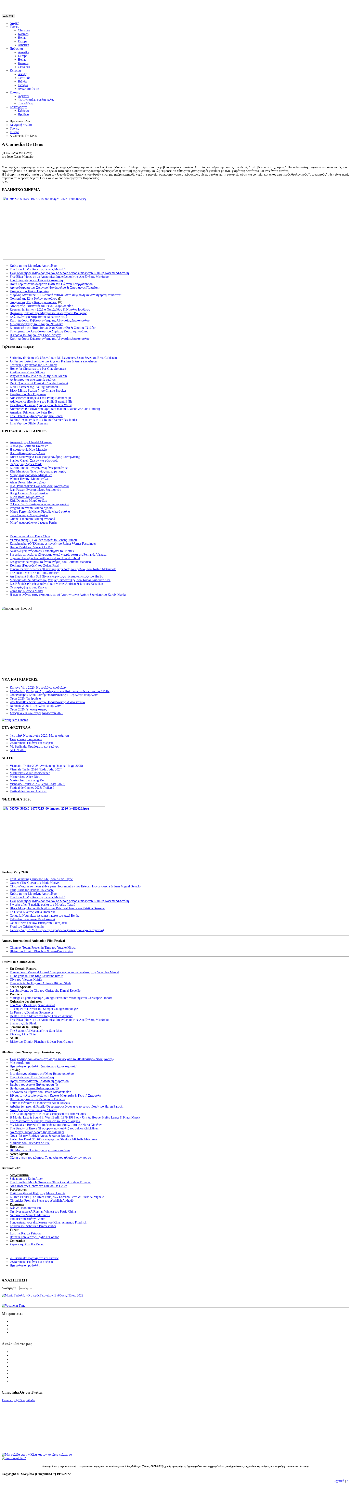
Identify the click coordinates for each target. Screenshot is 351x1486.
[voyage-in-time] (13, 1305)
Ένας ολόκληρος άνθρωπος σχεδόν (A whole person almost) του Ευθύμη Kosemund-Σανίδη (69, 273)
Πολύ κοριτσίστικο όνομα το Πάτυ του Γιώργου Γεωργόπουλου (51, 284)
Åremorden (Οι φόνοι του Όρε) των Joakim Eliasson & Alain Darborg (55, 408)
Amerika (23, 45)
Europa (22, 41)
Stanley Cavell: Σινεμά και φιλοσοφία (34, 460)
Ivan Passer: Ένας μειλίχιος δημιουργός (35, 489)
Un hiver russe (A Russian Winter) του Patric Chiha (43, 1211)
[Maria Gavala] (42, 1295)
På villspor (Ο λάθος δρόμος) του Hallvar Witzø (41, 405)
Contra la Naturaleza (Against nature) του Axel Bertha (44, 915)
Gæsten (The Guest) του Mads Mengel (35, 882)
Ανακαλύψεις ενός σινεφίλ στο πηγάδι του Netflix (42, 551)
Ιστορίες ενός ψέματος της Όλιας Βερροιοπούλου (42, 1073)
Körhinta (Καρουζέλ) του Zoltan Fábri (34, 565)
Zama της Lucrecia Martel (26, 591)
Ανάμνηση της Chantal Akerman (31, 442)
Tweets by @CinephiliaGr (18, 1400)
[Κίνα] (37, 1454)
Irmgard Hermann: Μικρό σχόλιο (31, 508)
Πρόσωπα (16, 48)
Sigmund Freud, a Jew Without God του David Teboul (45, 558)
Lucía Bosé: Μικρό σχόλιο (27, 497)
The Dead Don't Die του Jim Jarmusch (34, 572)
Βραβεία (23, 114)
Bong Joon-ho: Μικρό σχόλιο (29, 493)
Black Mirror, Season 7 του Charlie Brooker (38, 390)
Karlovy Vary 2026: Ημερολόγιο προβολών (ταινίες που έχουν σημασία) (57, 930)
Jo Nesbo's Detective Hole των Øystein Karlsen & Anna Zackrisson (53, 361)
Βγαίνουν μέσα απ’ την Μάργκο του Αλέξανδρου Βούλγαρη (48, 313)
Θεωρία (23, 85)
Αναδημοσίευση (28, 88)
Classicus (24, 30)
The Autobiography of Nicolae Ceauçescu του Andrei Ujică (48, 1113)
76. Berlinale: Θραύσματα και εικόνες (34, 1258)
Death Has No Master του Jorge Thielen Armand (41, 1016)
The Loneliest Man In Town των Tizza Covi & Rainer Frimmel (50, 1182)
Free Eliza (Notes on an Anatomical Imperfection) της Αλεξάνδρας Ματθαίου (59, 276)
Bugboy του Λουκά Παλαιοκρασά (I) (34, 1084)
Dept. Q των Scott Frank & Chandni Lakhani (39, 383)
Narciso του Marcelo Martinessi (30, 1215)
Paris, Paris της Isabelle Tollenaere (32, 890)
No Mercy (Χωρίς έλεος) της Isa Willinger (37, 1132)
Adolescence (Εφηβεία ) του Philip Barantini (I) (40, 398)
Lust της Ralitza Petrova (25, 1233)
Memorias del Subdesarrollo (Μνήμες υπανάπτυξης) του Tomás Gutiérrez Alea (60, 580)
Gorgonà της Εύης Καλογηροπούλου (33, 298)
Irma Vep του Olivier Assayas (29, 423)
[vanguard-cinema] (15, 720)
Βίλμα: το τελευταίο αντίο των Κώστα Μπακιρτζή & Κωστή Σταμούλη (55, 1095)
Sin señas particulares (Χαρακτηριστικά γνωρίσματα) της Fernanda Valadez (58, 554)
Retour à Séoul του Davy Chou (30, 536)
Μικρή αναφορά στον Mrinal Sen (31, 475)
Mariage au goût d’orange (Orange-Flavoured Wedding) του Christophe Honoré (61, 998)
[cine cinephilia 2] (14, 1458)
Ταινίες (14, 26)
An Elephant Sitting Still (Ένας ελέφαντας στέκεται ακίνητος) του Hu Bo (56, 576)
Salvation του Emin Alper (26, 1178)
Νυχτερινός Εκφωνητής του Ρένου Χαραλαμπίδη (41, 305)
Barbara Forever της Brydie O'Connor (34, 1237)
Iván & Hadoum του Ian (25, 1208)
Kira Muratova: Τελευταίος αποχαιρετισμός (38, 471)
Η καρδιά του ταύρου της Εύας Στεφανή (35, 335)
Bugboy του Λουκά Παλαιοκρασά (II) (34, 1088)
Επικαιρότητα (18, 107)
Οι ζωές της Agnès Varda (26, 464)
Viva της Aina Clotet (23, 1034)
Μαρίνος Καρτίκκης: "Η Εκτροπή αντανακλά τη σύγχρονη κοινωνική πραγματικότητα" (66, 295)
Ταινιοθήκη (25, 103)
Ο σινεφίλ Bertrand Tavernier (29, 446)
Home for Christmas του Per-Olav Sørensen (38, 368)
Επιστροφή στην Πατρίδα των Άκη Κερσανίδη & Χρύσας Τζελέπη (53, 327)
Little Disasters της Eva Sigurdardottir (34, 387)
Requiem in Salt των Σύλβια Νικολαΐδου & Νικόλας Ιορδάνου (50, 309)
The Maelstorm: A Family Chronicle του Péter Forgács (45, 1121)
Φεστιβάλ (24, 77)
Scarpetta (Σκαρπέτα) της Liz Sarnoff (33, 365)
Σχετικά (339, 1481)
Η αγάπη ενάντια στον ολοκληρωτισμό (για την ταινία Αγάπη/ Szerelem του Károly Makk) (68, 594)
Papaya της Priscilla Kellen (27, 1244)
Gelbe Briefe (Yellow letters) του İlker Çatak (38, 923)
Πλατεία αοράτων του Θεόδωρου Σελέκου (37, 1099)
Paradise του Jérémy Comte (27, 1218)
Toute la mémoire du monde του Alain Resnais (40, 1103)
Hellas (22, 37)
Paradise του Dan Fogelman (28, 394)
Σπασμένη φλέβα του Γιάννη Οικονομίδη (36, 280)
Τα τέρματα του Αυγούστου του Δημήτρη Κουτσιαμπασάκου (49, 331)
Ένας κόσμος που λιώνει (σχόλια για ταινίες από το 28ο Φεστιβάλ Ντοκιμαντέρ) (62, 1059)
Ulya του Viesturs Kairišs (26, 979)
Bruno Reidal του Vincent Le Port (31, 547)
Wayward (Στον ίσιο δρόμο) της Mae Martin (38, 376)
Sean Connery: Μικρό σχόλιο (29, 515)
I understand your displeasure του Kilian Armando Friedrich (48, 1222)
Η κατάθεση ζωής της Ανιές (27, 453)
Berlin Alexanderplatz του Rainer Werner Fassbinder (43, 419)
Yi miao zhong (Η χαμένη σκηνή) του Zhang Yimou (43, 540)
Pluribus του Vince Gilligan (27, 372)
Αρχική (14, 23)
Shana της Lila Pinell (23, 1023)
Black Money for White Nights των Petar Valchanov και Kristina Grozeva (57, 908)
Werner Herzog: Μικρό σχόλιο (29, 478)
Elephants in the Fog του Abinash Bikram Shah (40, 983)
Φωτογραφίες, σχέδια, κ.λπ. (36, 99)
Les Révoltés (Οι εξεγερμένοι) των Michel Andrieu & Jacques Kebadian (56, 583)
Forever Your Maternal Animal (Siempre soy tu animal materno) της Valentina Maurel (64, 972)
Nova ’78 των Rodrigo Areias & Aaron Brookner (41, 1135)
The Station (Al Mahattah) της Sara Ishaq (36, 1030)
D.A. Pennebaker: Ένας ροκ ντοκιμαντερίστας (39, 486)
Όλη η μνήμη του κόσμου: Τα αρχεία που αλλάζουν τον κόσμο (51, 1157)
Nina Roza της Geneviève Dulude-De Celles (38, 1186)
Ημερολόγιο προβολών (25, 1265)
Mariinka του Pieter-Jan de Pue (30, 1143)
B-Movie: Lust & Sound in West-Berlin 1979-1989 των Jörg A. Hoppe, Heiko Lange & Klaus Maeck (75, 1117)
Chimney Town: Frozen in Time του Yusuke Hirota (43, 947)
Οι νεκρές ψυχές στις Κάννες (28, 587)
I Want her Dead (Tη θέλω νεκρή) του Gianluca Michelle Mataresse (53, 1139)
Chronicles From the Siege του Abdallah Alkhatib (42, 1200)
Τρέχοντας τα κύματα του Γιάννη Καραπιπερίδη (40, 1092)
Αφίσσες (23, 96)
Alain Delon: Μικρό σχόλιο (28, 482)
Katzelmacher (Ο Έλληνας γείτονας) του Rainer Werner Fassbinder (53, 543)
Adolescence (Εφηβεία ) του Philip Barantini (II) (41, 401)
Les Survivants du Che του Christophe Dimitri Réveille (45, 990)
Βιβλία (22, 81)
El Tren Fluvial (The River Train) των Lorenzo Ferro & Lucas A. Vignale (57, 1197)
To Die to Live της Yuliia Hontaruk (32, 912)
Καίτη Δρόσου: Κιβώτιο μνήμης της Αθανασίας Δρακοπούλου (50, 320)
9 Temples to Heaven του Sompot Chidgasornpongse (44, 1008)
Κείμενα (15, 70)
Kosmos (23, 34)
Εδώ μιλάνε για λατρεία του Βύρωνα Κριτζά (38, 316)
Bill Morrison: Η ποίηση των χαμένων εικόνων (40, 1150)
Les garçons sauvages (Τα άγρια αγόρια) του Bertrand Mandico (50, 562)
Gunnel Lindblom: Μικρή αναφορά (32, 519)
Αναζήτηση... (10, 1288)
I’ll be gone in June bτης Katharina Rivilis (36, 976)
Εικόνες (15, 92)
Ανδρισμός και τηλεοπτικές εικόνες (32, 379)
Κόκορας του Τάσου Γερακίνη (29, 291)
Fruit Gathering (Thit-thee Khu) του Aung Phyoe (41, 879)
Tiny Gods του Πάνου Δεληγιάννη (32, 1077)
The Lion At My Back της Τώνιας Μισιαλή (37, 269)
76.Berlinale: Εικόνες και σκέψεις (31, 1261)
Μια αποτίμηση (20, 1062)
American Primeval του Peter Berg (32, 412)
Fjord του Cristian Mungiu (27, 926)
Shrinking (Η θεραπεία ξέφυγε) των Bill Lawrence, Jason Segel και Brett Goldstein (63, 357)
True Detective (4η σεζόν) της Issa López (36, 416)
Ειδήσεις (23, 110)
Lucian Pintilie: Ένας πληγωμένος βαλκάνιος (38, 467)
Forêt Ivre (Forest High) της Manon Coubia (37, 1193)
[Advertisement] (49, 8)
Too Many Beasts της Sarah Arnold (32, 1005)
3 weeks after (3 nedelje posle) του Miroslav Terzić (42, 904)
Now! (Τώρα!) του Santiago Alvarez (33, 1110)
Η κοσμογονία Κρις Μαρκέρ (28, 449)
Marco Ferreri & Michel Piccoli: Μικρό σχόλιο (40, 511)
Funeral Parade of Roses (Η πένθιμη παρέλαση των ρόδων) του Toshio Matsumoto (63, 569)
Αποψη (22, 74)
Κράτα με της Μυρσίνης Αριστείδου (33, 265)
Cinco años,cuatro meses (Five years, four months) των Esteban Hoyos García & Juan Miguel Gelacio (75, 886)
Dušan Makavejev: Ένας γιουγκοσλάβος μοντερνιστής (45, 457)
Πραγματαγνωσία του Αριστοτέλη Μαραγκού (39, 1081)
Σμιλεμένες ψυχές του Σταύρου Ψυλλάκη (36, 324)
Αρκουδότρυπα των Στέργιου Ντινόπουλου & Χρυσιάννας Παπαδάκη (55, 287)
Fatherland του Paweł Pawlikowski (32, 919)
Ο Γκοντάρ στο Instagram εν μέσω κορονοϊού (39, 504)
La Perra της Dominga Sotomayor (31, 1012)
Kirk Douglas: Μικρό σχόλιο (28, 500)
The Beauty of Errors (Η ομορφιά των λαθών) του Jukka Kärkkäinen (54, 1128)
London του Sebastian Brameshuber (33, 1226)
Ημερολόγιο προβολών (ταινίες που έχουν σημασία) (43, 1066)
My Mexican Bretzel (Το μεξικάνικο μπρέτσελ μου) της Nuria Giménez (56, 1124)
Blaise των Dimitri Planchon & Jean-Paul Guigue (41, 951)
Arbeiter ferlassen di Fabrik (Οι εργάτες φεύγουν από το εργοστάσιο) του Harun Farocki (66, 1106)
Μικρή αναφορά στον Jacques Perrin (33, 522)
